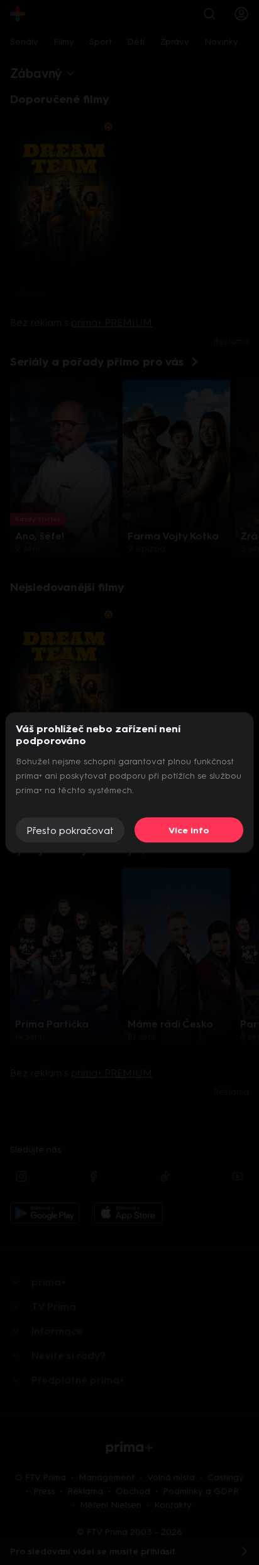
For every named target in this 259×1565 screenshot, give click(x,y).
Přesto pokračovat (70, 830)
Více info (188, 830)
